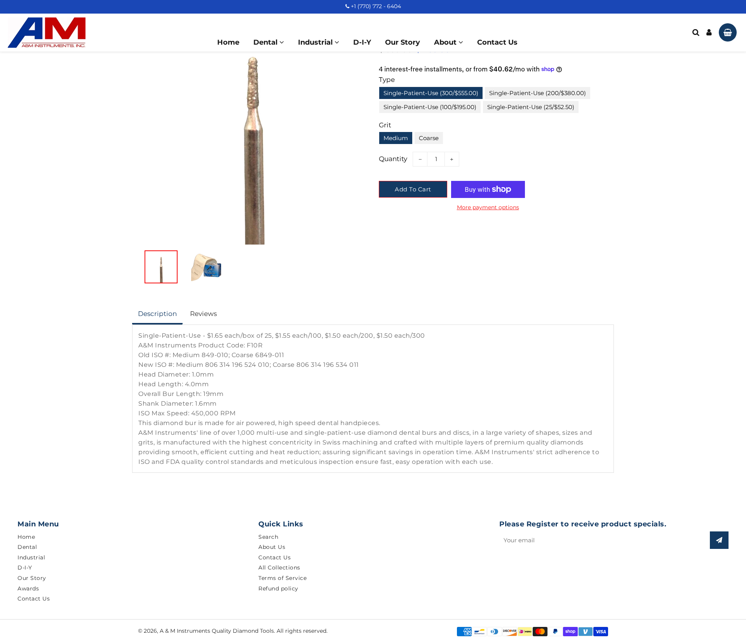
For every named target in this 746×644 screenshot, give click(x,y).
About (446, 42)
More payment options (488, 207)
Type (387, 79)
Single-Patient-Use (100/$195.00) (429, 107)
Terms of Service (282, 578)
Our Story (402, 42)
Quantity (393, 159)
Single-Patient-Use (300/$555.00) (430, 93)
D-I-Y (362, 42)
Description (157, 314)
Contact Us (497, 42)
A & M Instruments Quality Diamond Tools (217, 630)
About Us (271, 546)
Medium (395, 138)
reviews (203, 314)
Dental (266, 42)
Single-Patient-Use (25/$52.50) (530, 107)
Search (268, 536)
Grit (385, 125)
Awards (28, 588)
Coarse (429, 138)
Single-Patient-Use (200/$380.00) (537, 93)
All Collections (279, 567)
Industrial (316, 42)
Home (228, 42)
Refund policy (278, 588)
